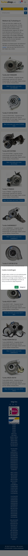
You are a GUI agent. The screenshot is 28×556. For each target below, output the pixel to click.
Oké (16, 287)
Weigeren (22, 287)
